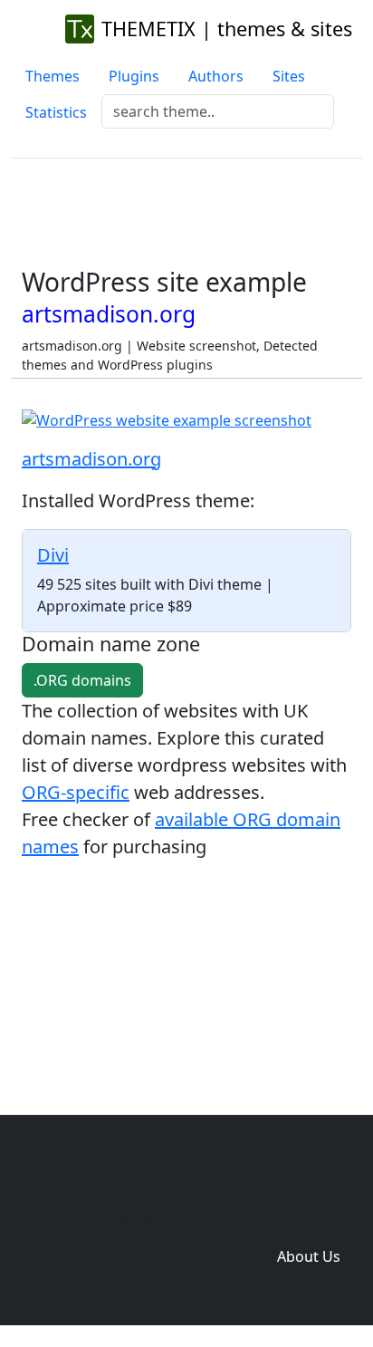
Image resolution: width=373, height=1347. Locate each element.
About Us (308, 1256)
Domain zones (305, 1220)
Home (40, 1220)
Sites (289, 76)
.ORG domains (82, 680)
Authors (216, 76)
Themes (52, 76)
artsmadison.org (91, 459)
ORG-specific (75, 792)
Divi (53, 555)
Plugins (134, 76)
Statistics (56, 112)
